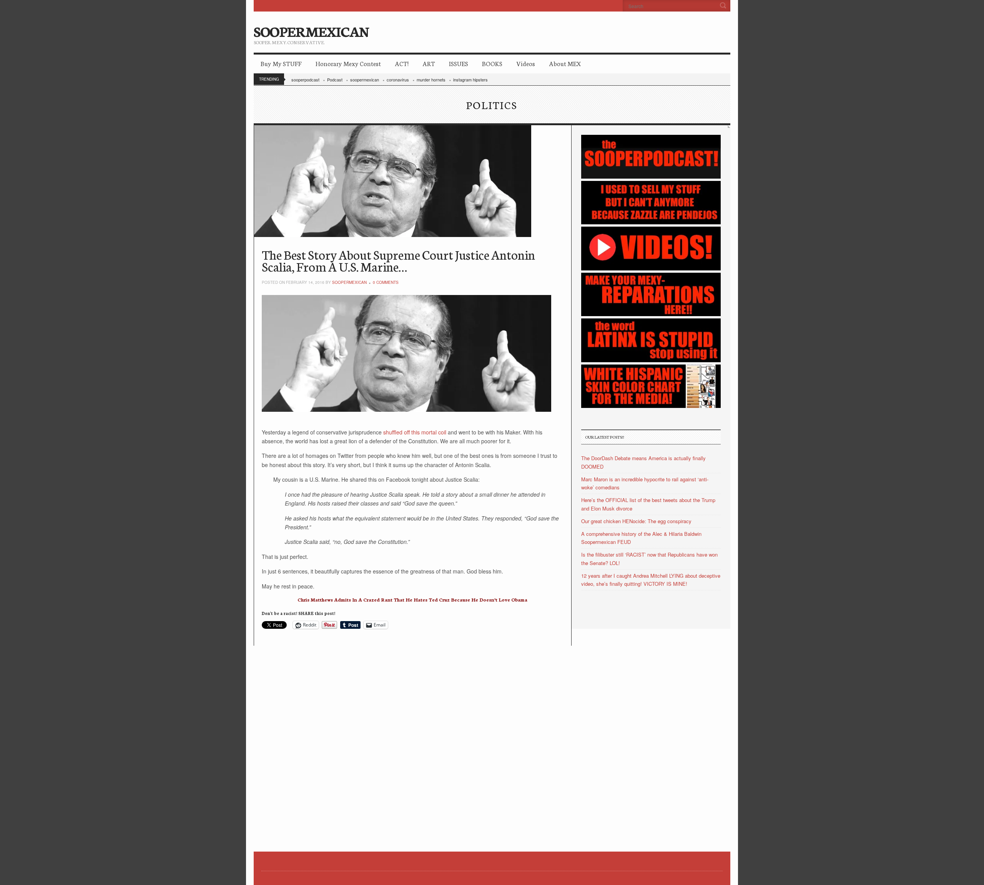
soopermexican (364, 79)
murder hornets (431, 79)
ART (428, 63)
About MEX (565, 63)
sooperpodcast (305, 79)
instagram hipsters (470, 79)
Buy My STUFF (281, 63)
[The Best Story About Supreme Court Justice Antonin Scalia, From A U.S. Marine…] (412, 181)
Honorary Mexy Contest (348, 63)
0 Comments (386, 282)
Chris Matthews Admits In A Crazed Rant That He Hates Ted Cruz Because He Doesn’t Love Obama (412, 599)
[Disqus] (413, 742)
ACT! (402, 63)
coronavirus (398, 79)
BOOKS (492, 63)
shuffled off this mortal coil (415, 432)
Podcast (334, 79)
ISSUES (458, 63)
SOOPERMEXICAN (311, 30)
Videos (525, 63)
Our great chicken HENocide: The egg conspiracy (636, 521)
